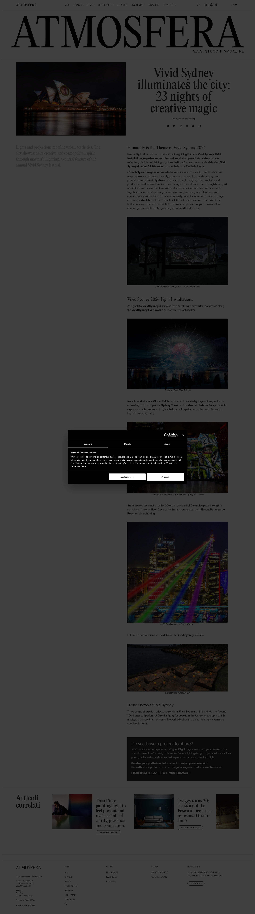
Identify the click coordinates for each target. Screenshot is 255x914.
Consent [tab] (88, 444)
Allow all (165, 477)
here (84, 466)
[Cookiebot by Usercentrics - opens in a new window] (166, 435)
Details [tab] (127, 444)
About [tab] (167, 444)
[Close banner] (183, 435)
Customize (126, 477)
